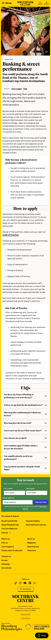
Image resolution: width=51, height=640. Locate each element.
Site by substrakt (25, 614)
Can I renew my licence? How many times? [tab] (22, 431)
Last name (30, 488)
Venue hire (9, 59)
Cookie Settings (25, 618)
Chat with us (26, 589)
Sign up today (40, 502)
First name (8, 488)
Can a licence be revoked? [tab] (15, 438)
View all (4, 533)
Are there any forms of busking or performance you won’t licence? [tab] (19, 396)
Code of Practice (10, 235)
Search (40, 4)
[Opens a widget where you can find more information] (42, 636)
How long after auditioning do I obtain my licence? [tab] (22, 414)
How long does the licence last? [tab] (17, 423)
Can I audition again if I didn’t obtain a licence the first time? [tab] (21, 447)
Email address (8, 498)
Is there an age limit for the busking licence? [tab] (23, 405)
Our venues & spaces (10, 516)
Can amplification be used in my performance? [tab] (18, 457)
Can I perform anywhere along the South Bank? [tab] (22, 468)
